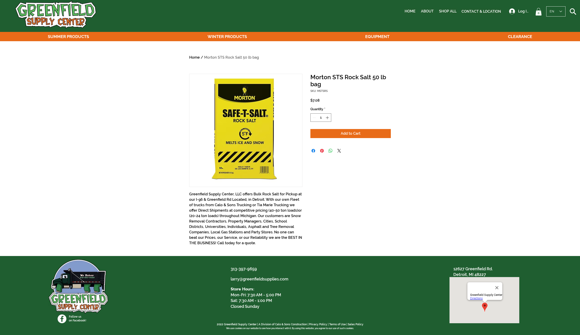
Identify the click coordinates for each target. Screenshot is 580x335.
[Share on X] (339, 150)
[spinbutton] (321, 118)
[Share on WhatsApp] (330, 150)
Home (194, 57)
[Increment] (328, 118)
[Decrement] (314, 118)
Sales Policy (355, 324)
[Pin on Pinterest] (322, 150)
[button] (538, 11)
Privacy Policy (318, 324)
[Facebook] (62, 318)
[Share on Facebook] (313, 150)
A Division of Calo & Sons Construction (283, 324)
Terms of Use (337, 324)
